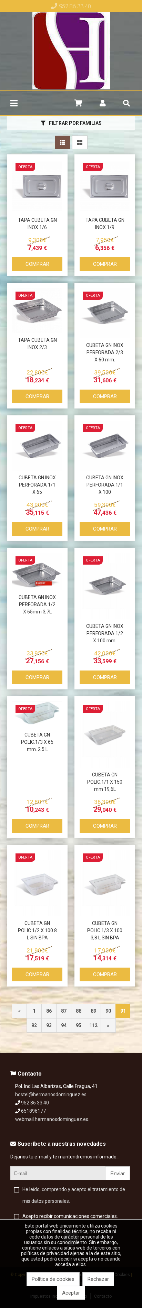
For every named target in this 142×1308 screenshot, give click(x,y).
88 (78, 1011)
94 (64, 1025)
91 (123, 1011)
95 (78, 1025)
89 (93, 1011)
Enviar (117, 1173)
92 (34, 1025)
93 (49, 1025)
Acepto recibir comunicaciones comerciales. (70, 1216)
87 (64, 1011)
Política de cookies (53, 1279)
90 (108, 1011)
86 (49, 1011)
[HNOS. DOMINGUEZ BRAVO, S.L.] (71, 51)
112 (93, 1025)
